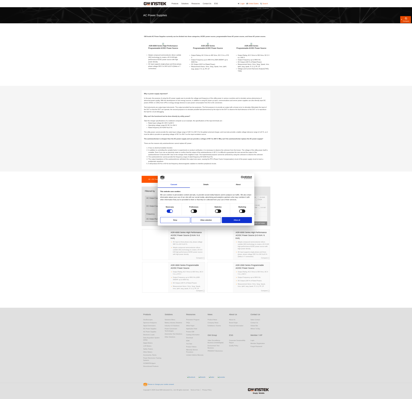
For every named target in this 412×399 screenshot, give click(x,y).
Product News (212, 319)
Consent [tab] (174, 184)
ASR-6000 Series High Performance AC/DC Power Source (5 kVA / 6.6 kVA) (186, 235)
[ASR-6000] (163, 43)
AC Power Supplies (149, 332)
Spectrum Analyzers (150, 322)
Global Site (254, 326)
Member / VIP (256, 335)
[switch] (194, 211)
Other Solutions (170, 337)
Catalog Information (193, 335)
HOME (259, 8)
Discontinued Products (150, 366)
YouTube (189, 344)
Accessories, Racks (149, 355)
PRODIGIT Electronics (215, 351)
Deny (175, 220)
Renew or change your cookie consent (160, 384)
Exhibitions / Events (214, 326)
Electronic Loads (148, 335)
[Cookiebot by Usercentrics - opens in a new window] (242, 177)
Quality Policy (233, 345)
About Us (233, 314)
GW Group (212, 335)
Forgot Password (256, 346)
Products (175, 4)
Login (242, 4)
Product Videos (191, 347)
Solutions (185, 4)
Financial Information (236, 326)
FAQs (188, 322)
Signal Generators (149, 326)
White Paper (190, 326)
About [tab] (238, 184)
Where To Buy (255, 329)
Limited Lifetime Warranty (194, 355)
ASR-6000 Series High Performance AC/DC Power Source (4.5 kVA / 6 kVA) (251, 235)
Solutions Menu (170, 319)
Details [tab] (206, 184)
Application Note (191, 329)
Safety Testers (148, 349)
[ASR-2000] (251, 43)
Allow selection (206, 220)
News (210, 314)
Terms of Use (195, 390)
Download (189, 338)
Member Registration (258, 343)
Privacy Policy (207, 390)
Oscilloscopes (148, 319)
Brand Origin (233, 322)
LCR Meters (147, 346)
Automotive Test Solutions (173, 334)
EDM (187, 341)
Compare (199, 258)
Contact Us (207, 4)
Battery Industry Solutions (173, 322)
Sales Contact (255, 319)
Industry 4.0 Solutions (172, 326)
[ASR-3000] (208, 43)
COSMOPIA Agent (149, 363)
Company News (213, 322)
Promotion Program (192, 319)
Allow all (237, 220)
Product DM (190, 332)
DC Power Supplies (149, 329)
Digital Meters (148, 343)
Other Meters (147, 352)
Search (265, 4)
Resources (196, 4)
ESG (216, 4)
